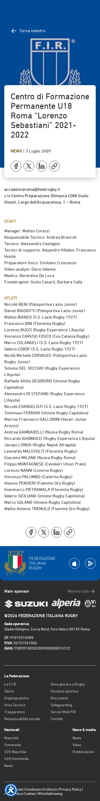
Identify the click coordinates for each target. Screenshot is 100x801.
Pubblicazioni (83, 752)
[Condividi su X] (28, 166)
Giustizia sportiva (64, 691)
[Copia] (54, 166)
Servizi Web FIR (63, 712)
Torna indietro (32, 30)
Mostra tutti (78, 591)
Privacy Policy (70, 789)
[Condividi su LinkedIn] (41, 166)
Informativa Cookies (20, 793)
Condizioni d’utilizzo (41, 789)
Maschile (11, 738)
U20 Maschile (15, 752)
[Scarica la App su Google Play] (90, 563)
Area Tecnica (14, 705)
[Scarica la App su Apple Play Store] (74, 563)
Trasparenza (14, 712)
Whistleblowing (50, 793)
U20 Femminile (16, 759)
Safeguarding (61, 705)
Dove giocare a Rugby (68, 684)
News (17, 151)
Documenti (59, 698)
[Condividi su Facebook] (16, 166)
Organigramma (16, 698)
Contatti (57, 719)
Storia (9, 691)
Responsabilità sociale (22, 719)
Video (77, 745)
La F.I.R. (10, 684)
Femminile (12, 745)
